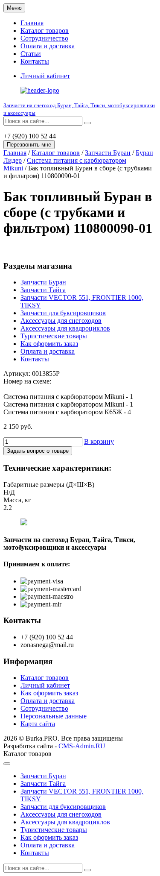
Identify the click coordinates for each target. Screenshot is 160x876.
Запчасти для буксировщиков (63, 312)
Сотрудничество (44, 38)
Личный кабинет (45, 685)
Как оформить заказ (49, 343)
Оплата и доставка (47, 46)
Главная (32, 22)
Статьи (30, 53)
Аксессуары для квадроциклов (65, 328)
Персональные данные (53, 716)
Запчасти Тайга (43, 289)
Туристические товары (53, 336)
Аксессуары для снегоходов (61, 320)
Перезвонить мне (29, 144)
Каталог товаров (44, 30)
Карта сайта (37, 723)
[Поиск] (87, 123)
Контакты (34, 61)
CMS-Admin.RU (81, 746)
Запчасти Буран (108, 152)
